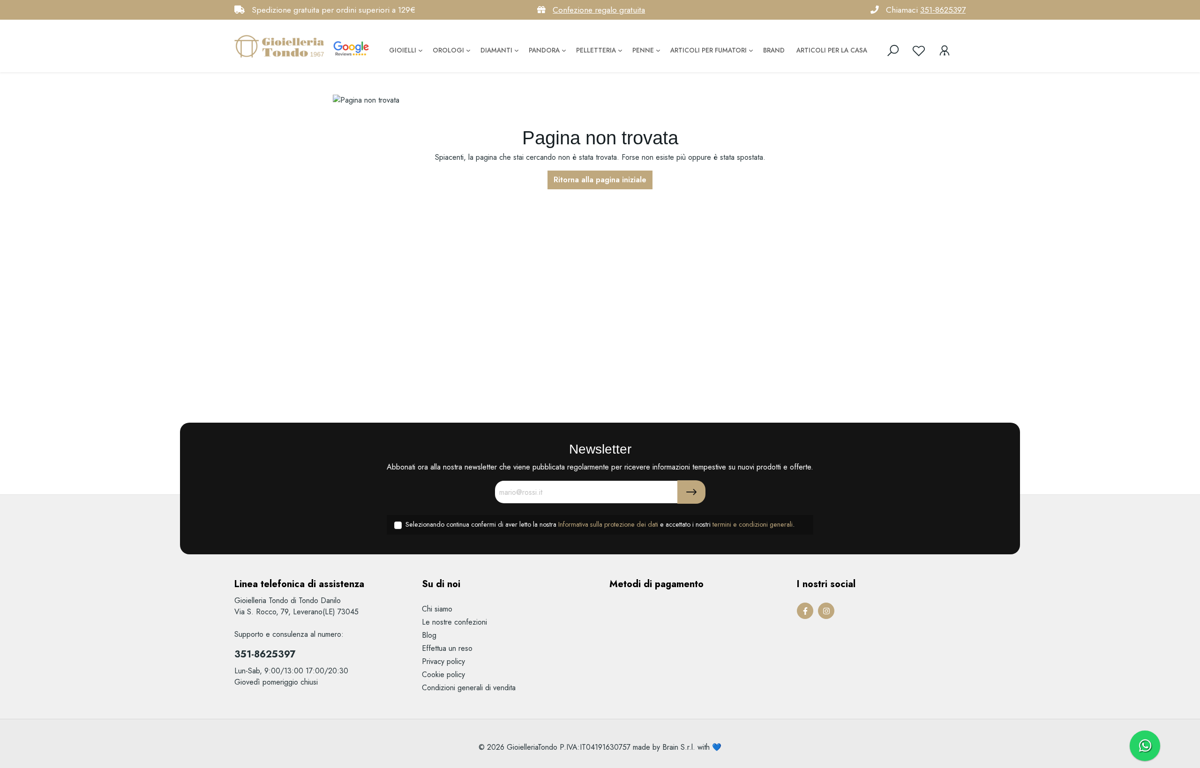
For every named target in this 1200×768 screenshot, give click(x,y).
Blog (429, 635)
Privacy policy (443, 661)
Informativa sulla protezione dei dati (608, 524)
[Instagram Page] (826, 611)
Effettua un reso (447, 648)
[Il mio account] (944, 50)
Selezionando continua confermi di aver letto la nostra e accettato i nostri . (600, 524)
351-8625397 (943, 10)
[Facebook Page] (805, 611)
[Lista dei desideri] (918, 50)
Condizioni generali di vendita (469, 687)
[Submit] (691, 492)
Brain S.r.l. (678, 747)
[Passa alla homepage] (281, 46)
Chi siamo (437, 609)
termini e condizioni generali (752, 524)
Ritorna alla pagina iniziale (600, 179)
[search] (893, 50)
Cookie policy (443, 674)
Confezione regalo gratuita (599, 10)
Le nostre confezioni (454, 622)
